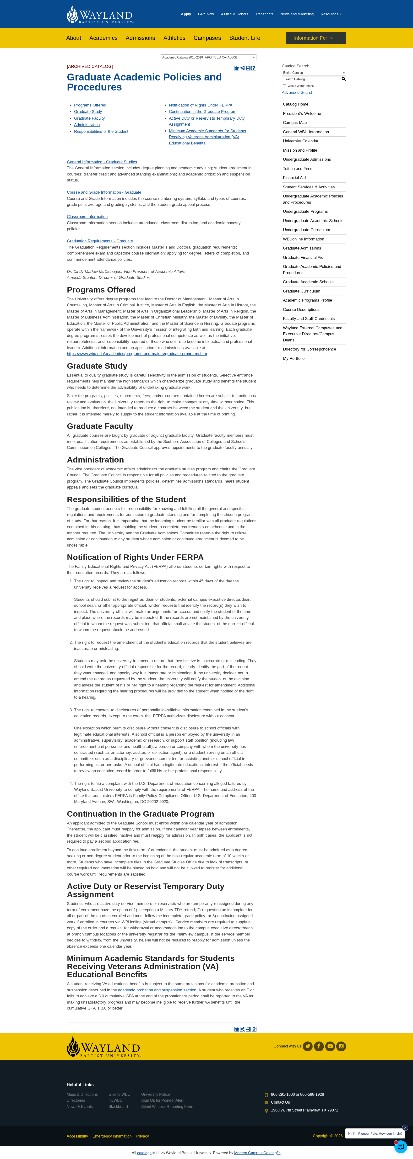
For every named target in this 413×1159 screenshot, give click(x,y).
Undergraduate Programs (305, 211)
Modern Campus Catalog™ (257, 1152)
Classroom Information (87, 216)
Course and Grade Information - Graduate (104, 192)
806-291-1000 (283, 1094)
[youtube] (330, 1046)
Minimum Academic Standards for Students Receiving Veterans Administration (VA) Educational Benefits (207, 137)
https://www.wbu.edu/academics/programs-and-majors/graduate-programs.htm (137, 353)
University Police (155, 1094)
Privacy (142, 1136)
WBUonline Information (303, 239)
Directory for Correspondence (309, 349)
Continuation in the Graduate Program (202, 111)
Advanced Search (297, 92)
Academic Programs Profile (307, 300)
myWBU (116, 1100)
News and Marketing (297, 14)
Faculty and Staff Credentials (309, 318)
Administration (87, 124)
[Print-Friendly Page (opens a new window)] (248, 68)
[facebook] (319, 1046)
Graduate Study (88, 111)
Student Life (244, 38)
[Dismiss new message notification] (405, 1128)
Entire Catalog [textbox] (293, 72)
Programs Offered (90, 105)
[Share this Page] (242, 68)
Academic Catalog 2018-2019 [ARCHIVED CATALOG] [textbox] (199, 57)
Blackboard (118, 1107)
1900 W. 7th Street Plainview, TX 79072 (304, 1110)
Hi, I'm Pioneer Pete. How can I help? (375, 1133)
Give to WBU (119, 1094)
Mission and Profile (300, 150)
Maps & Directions (82, 1094)
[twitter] (308, 1046)
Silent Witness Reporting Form (167, 1107)
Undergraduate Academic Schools (313, 220)
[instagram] (341, 1046)
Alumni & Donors (235, 14)
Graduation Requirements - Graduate (100, 241)
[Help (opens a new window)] (253, 68)
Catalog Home (295, 104)
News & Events (80, 1107)
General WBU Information (306, 132)
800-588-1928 (312, 1094)
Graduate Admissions (302, 248)
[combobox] (208, 57)
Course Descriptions (301, 309)
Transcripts (264, 14)
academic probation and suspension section (157, 990)
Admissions (140, 38)
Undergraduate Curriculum (306, 230)
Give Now (206, 14)
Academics (103, 38)
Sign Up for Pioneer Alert (162, 1100)
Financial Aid (294, 177)
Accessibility (77, 1136)
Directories (76, 1100)
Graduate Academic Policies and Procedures (312, 269)
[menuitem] (186, 14)
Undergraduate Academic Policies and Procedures (313, 199)
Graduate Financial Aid (303, 257)
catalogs (144, 1152)
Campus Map (295, 122)
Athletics (174, 38)
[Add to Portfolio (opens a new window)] (236, 68)
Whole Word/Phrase (301, 86)
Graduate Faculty (89, 118)
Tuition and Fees (297, 168)
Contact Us (280, 1102)
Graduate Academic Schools (308, 282)
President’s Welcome (302, 113)
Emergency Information (112, 1136)
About (73, 38)
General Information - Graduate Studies (102, 162)
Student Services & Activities (309, 187)
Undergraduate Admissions (307, 159)
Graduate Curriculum (301, 291)
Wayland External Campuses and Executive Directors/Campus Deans (312, 334)
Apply (186, 14)
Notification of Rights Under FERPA (200, 105)
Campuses (207, 38)
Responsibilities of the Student (101, 131)
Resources (329, 14)
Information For (310, 38)
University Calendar (300, 141)
